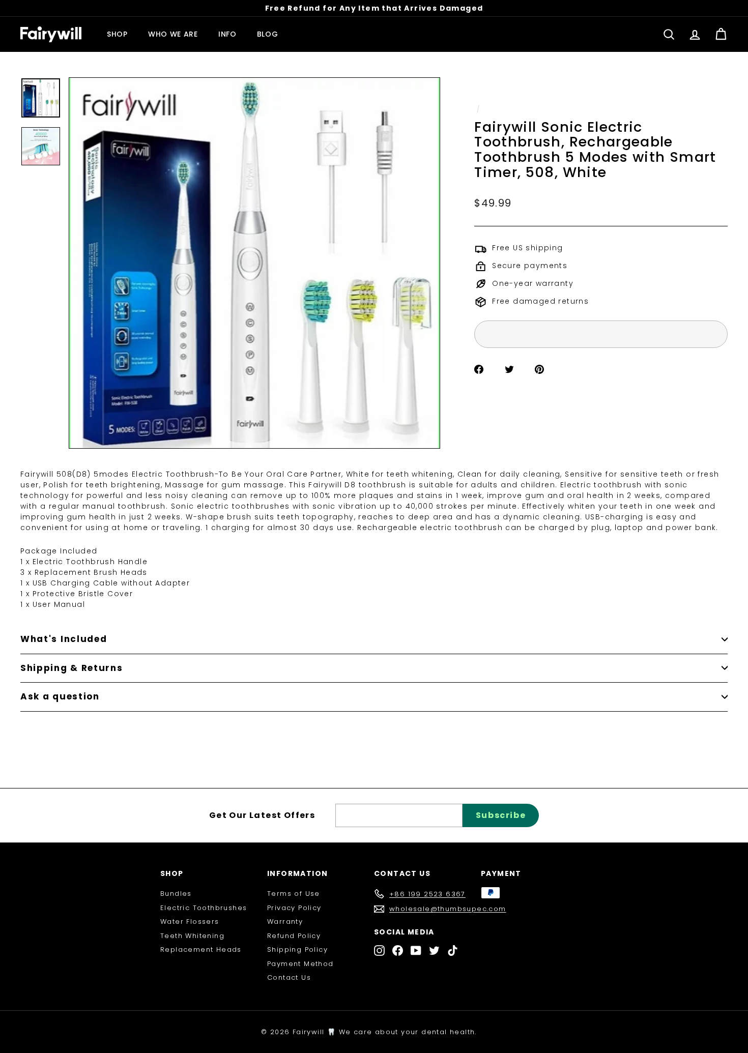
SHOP (117, 34)
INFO (227, 34)
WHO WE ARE (173, 34)
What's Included (63, 639)
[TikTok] (452, 950)
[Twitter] (434, 950)
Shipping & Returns (71, 668)
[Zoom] (254, 263)
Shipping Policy (297, 949)
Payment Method (300, 964)
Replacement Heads (201, 949)
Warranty (285, 921)
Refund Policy (294, 936)
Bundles (176, 893)
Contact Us (289, 977)
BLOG (267, 34)
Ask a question (60, 696)
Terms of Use (293, 893)
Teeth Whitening (192, 936)
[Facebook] (397, 950)
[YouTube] (416, 950)
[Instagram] (379, 950)
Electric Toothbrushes (203, 908)
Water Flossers (189, 921)
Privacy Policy (294, 908)
